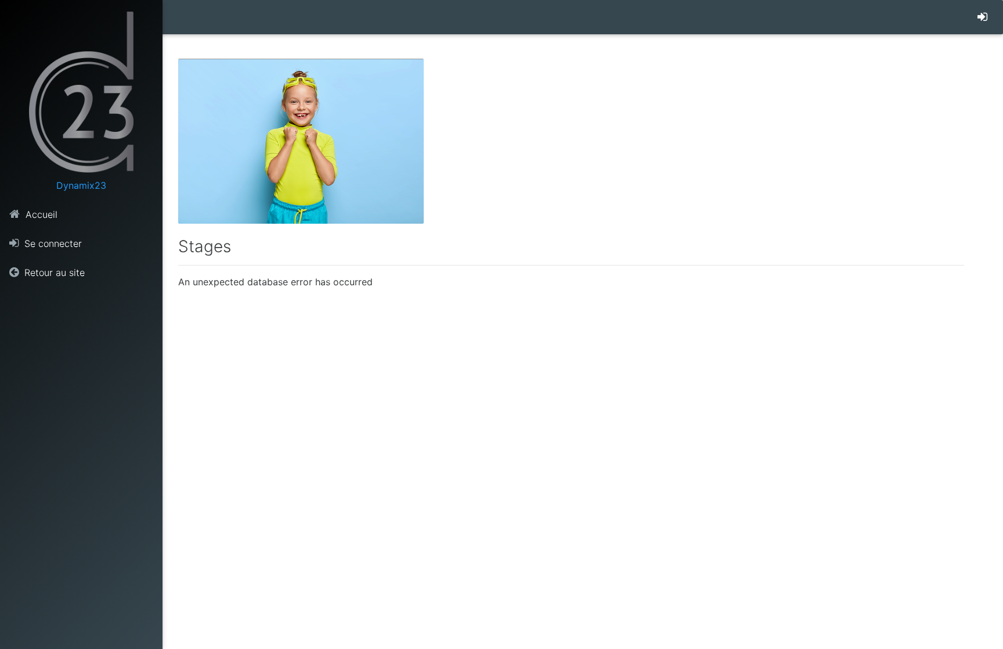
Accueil (40, 214)
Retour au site (53, 272)
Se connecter (51, 243)
